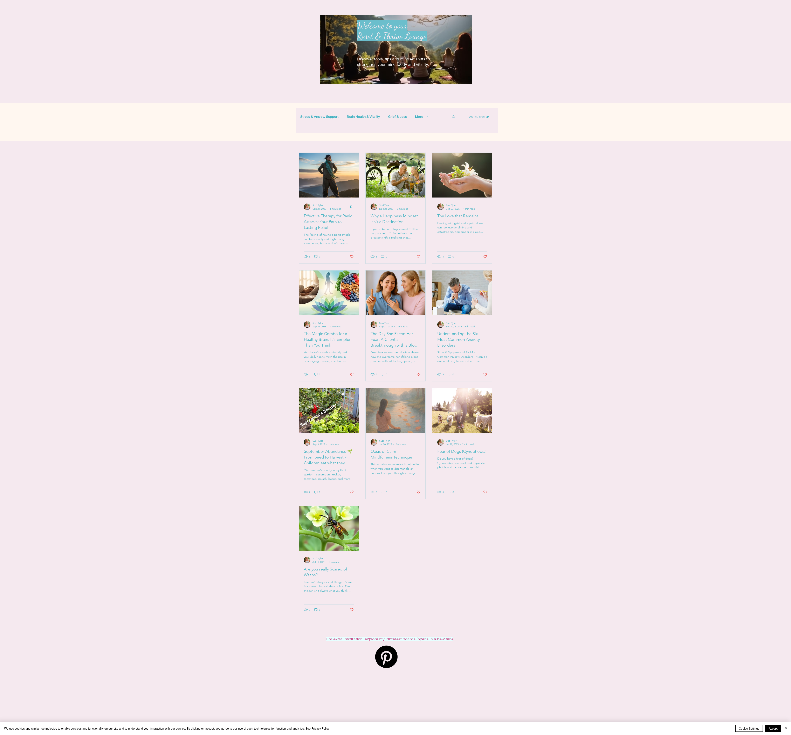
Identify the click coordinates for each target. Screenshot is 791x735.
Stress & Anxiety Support (319, 116)
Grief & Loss (397, 116)
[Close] (786, 728)
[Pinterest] (386, 657)
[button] (453, 117)
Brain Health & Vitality (363, 116)
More (419, 116)
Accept (773, 728)
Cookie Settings (749, 728)
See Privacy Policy (317, 728)
